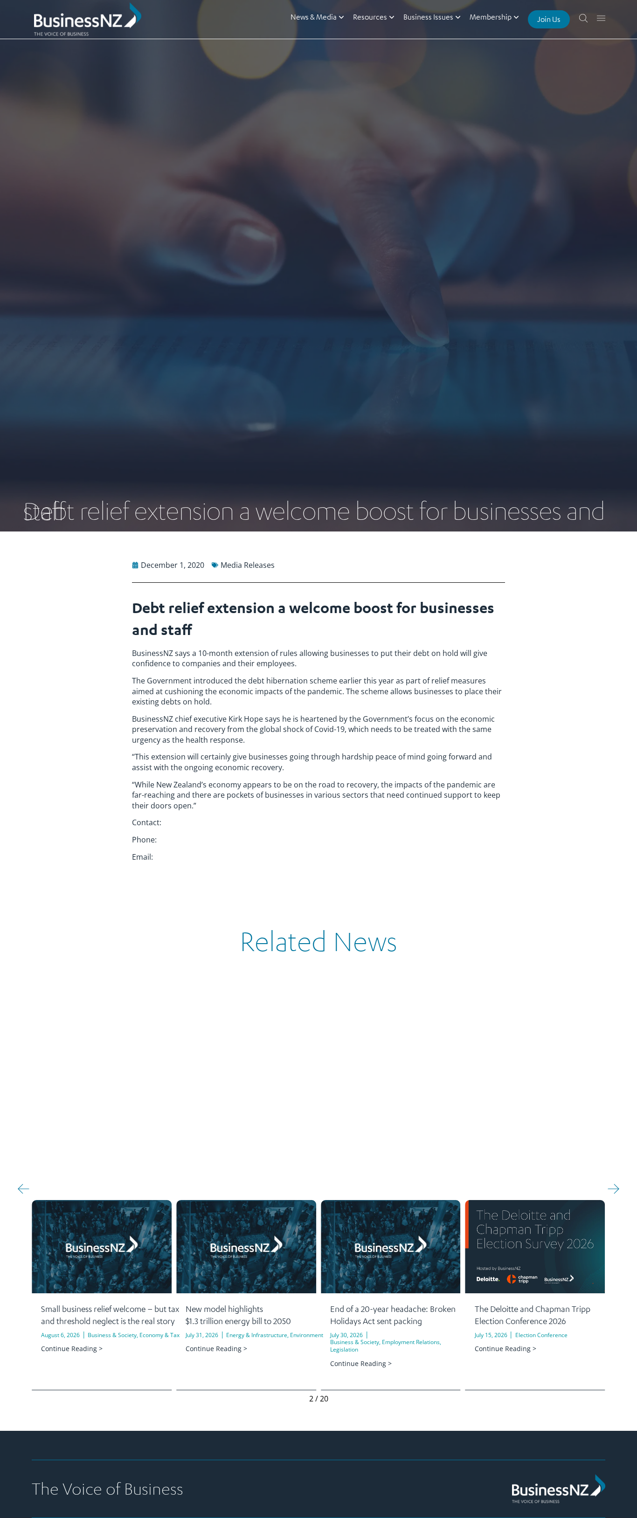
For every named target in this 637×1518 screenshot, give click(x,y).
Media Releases (248, 565)
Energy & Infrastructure (256, 1335)
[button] (23, 1189)
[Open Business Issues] (458, 17)
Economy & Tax (159, 1335)
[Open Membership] (516, 17)
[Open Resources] (391, 17)
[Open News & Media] (341, 17)
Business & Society (112, 1335)
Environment (306, 1335)
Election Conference (541, 1335)
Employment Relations (411, 1342)
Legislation (344, 1349)
